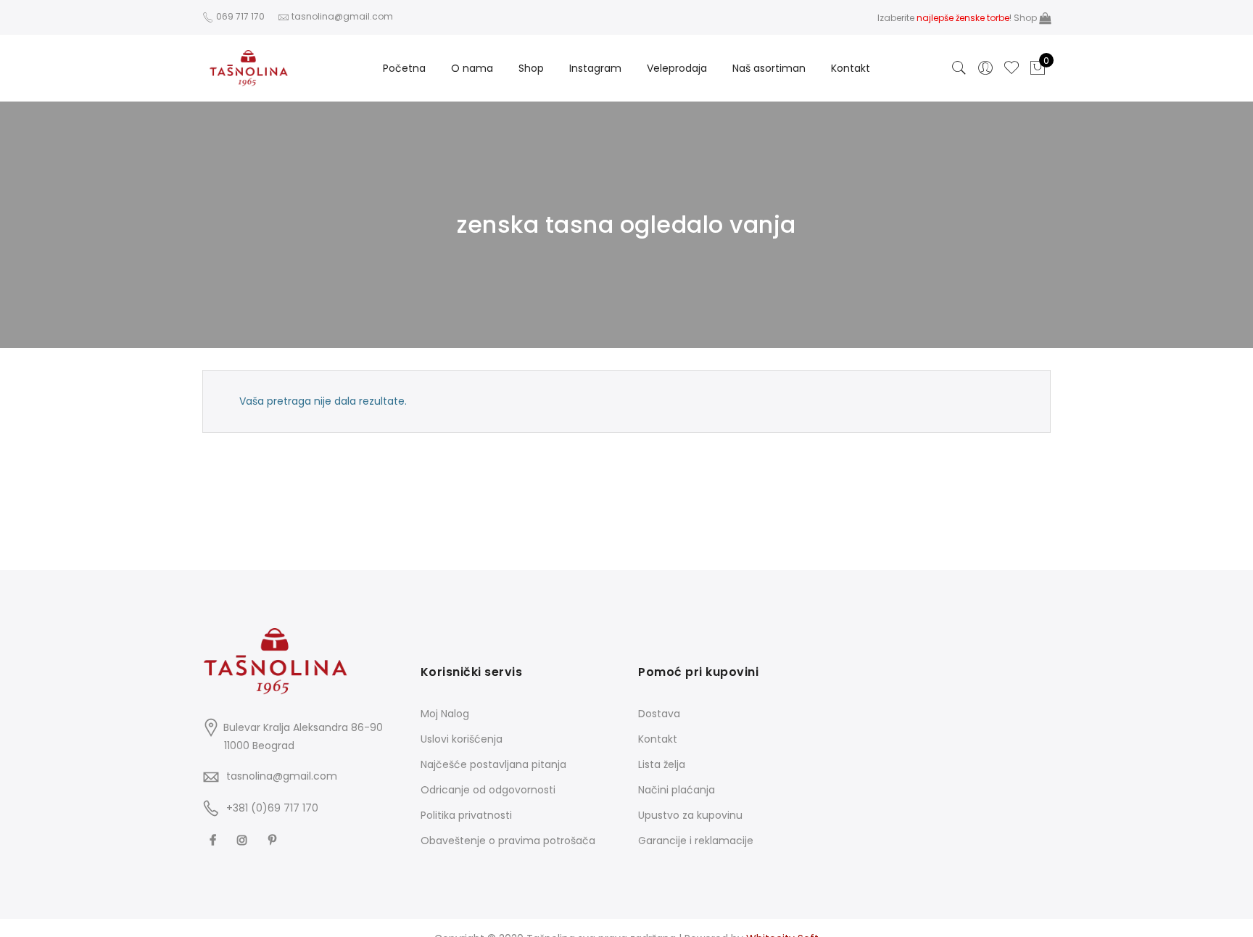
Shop (1026, 18)
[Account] (985, 68)
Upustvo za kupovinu (690, 815)
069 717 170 (239, 16)
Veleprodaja (677, 68)
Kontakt (850, 68)
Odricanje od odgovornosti (488, 790)
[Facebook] (215, 839)
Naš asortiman (769, 68)
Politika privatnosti (466, 815)
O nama (472, 68)
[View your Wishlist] (1011, 68)
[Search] (959, 68)
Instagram (595, 68)
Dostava (659, 713)
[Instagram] (244, 839)
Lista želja (661, 764)
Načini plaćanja (676, 790)
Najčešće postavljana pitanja (493, 764)
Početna (404, 68)
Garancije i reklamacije (695, 840)
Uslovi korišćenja (462, 739)
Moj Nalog (445, 713)
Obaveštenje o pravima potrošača (508, 840)
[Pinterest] (274, 839)
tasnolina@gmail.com (281, 776)
